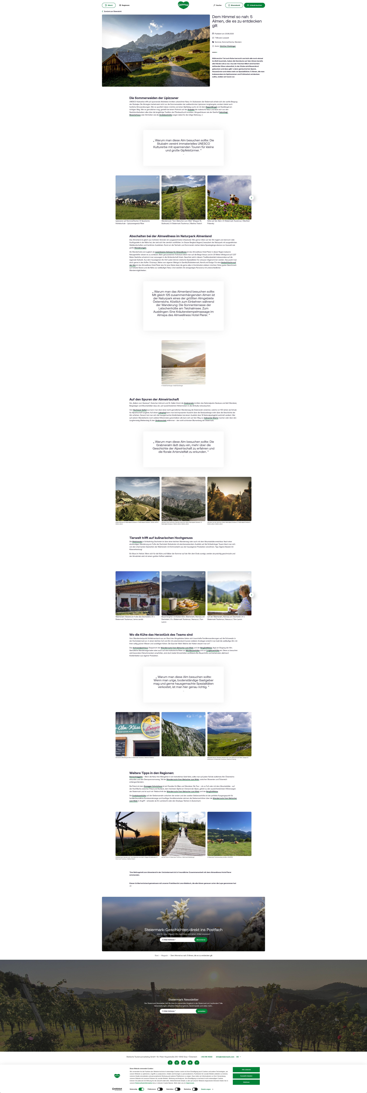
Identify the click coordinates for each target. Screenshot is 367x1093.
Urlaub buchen (256, 5)
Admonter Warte (211, 418)
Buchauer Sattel (140, 410)
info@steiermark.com (225, 1057)
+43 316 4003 (206, 1057)
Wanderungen (140, 248)
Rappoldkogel (211, 107)
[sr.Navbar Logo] (183, 5)
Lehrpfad (162, 413)
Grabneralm (189, 403)
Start (157, 955)
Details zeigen (206, 1089)
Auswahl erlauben (246, 1076)
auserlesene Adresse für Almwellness (171, 252)
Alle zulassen (246, 1069)
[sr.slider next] (251, 197)
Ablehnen (246, 1082)
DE (237, 1057)
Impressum (190, 1083)
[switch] (160, 1089)
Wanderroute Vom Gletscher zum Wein (177, 648)
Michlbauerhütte (193, 650)
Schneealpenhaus (140, 648)
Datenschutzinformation (144, 1083)
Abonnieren (200, 940)
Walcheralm (137, 542)
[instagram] (176, 1062)
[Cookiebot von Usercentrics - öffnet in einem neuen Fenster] (117, 1089)
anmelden (201, 1011)
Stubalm (191, 109)
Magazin (164, 955)
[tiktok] (183, 1062)
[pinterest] (196, 1062)
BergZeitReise (206, 648)
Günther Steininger (228, 46)
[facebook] (170, 1062)
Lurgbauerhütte (212, 650)
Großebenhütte (165, 115)
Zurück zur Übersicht (113, 11)
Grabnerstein (160, 420)
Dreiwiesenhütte (139, 796)
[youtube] (190, 1062)
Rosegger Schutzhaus (153, 786)
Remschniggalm (136, 777)
